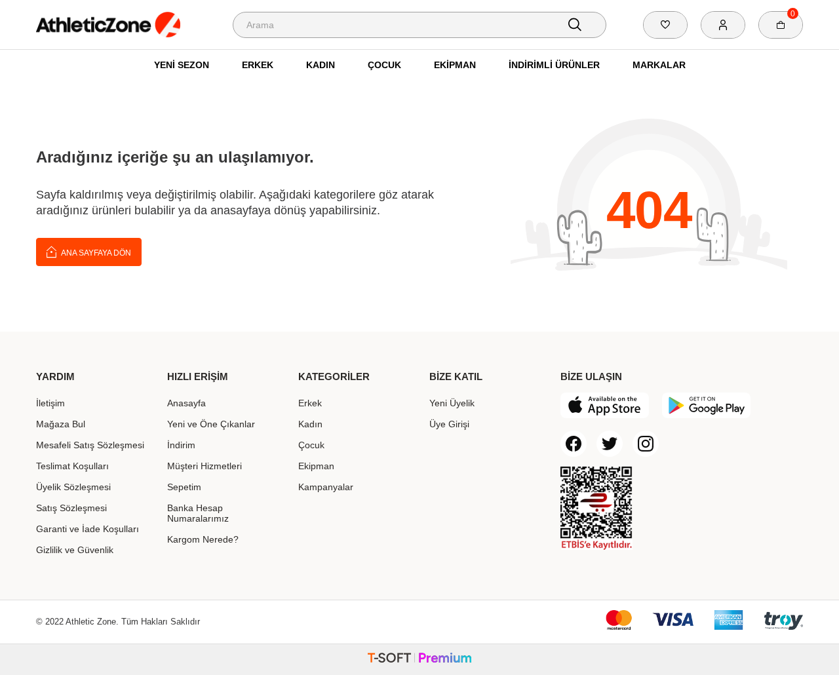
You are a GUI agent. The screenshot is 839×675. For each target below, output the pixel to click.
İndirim (181, 445)
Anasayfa (186, 403)
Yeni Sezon (181, 65)
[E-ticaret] (419, 660)
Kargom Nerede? (203, 539)
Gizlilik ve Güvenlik (74, 550)
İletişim (50, 403)
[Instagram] (646, 444)
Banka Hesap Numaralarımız (198, 513)
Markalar (659, 65)
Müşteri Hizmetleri (204, 466)
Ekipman (455, 65)
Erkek (257, 65)
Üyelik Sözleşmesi (73, 487)
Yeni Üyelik (452, 403)
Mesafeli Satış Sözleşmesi (90, 445)
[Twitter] (609, 444)
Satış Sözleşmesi (71, 508)
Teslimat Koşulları (72, 466)
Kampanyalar (325, 487)
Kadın (320, 65)
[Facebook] (573, 444)
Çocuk (384, 65)
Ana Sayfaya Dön (95, 253)
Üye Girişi (449, 424)
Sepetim (184, 487)
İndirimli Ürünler (554, 65)
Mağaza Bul (60, 424)
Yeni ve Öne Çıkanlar (211, 424)
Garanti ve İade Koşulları (87, 529)
